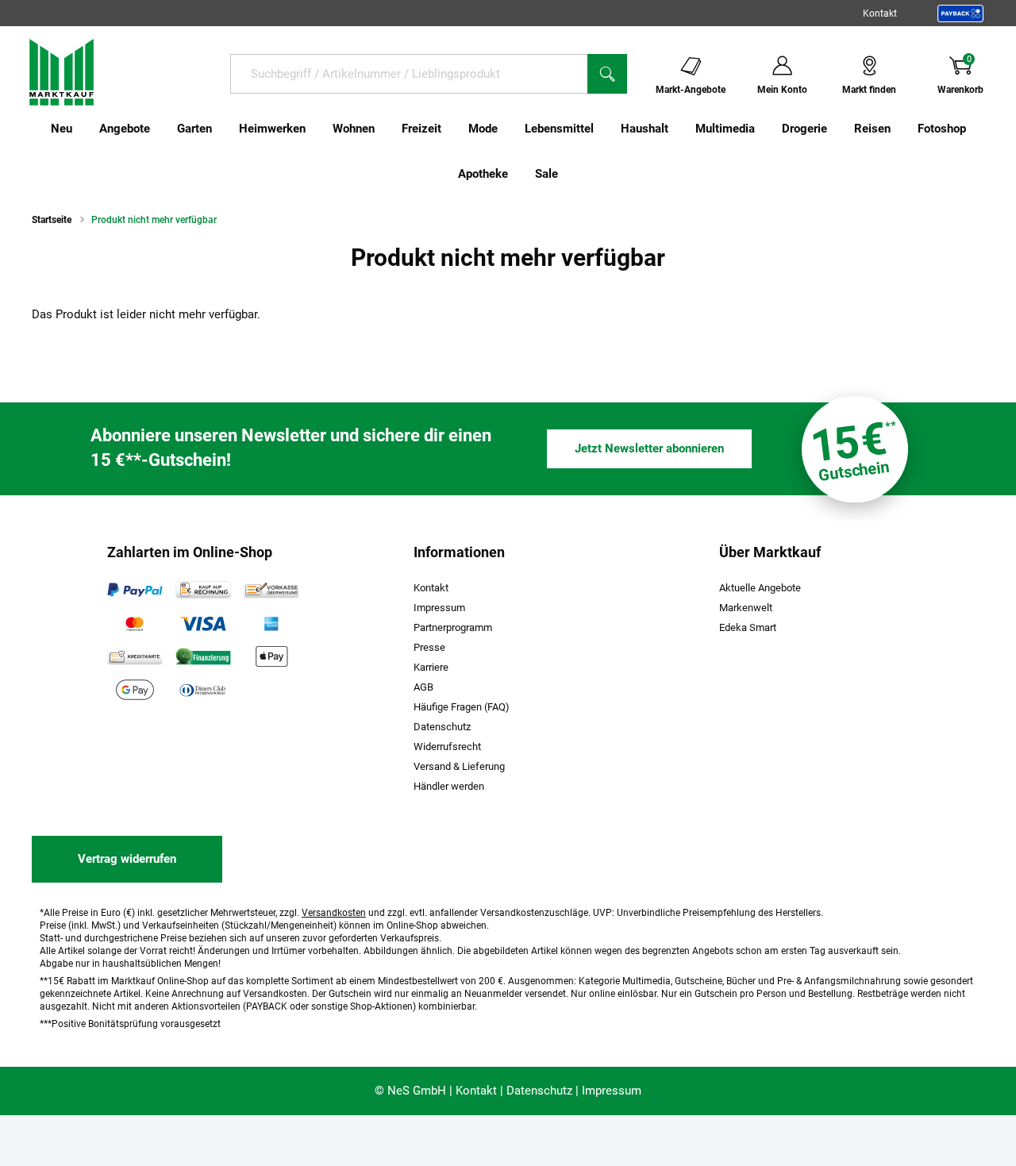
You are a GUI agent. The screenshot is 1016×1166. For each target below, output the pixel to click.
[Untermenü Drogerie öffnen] (837, 128)
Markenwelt (745, 608)
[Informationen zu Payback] (960, 13)
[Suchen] (607, 74)
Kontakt (880, 13)
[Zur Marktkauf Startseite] (61, 71)
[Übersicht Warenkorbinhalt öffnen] (996, 73)
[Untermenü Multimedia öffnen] (765, 128)
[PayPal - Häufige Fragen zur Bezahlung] (135, 590)
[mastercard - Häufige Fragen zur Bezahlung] (135, 623)
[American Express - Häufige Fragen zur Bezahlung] (271, 623)
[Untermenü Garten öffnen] (222, 128)
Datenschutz (442, 727)
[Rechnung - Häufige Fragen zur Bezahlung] (203, 590)
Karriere (431, 667)
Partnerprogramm (453, 627)
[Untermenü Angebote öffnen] (160, 128)
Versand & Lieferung (459, 766)
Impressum (439, 608)
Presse (429, 647)
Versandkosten (334, 912)
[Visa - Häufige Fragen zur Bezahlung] (203, 623)
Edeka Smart (747, 627)
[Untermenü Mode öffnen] (508, 128)
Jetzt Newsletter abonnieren (649, 448)
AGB (423, 687)
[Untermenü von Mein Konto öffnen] (818, 73)
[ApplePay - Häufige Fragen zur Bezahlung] (271, 656)
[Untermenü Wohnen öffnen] (385, 128)
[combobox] (408, 74)
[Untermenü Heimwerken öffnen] (316, 128)
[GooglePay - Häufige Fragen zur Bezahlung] (135, 690)
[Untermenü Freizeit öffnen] (452, 128)
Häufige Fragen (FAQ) (462, 707)
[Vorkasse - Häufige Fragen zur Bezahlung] (271, 590)
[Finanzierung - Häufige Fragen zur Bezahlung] (203, 656)
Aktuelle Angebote (760, 588)
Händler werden (449, 786)
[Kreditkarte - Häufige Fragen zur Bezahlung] (135, 656)
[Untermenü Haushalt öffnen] (679, 128)
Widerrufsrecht (447, 746)
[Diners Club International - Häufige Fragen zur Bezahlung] (203, 690)
